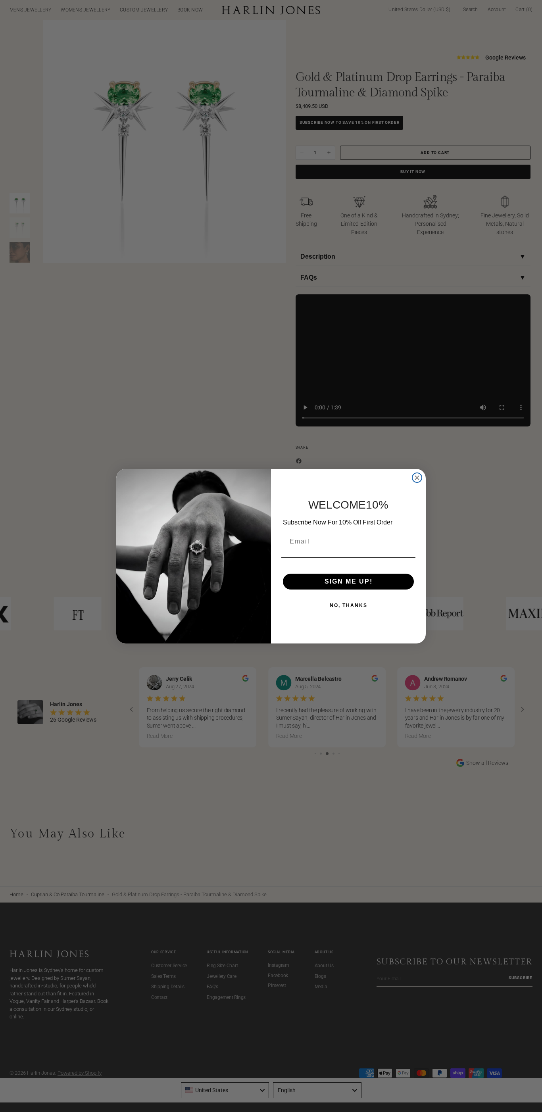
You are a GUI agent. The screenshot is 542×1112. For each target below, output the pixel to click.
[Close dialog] (417, 477)
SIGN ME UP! (349, 581)
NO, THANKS (348, 605)
